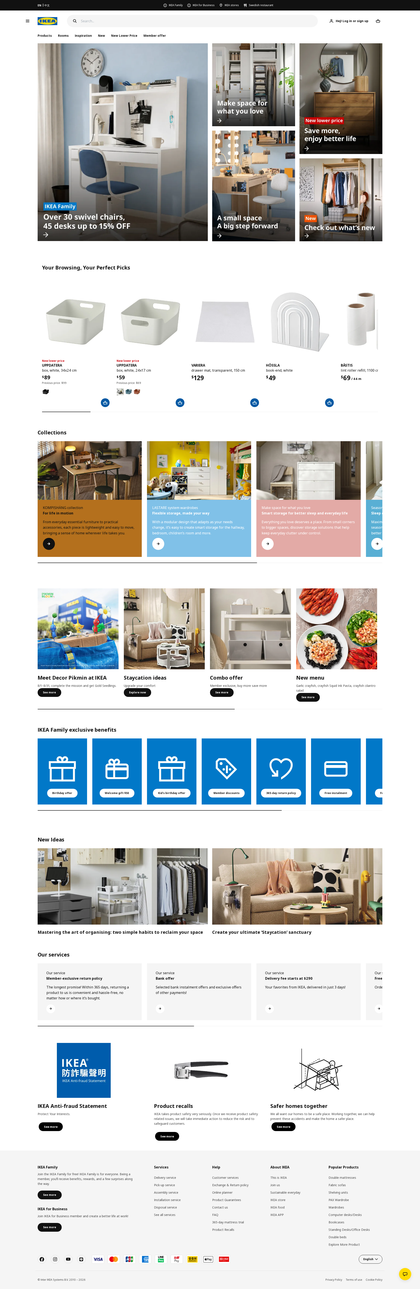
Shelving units (338, 1192)
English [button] (368, 1259)
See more (49, 692)
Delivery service (165, 1177)
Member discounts (227, 793)
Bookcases (336, 1222)
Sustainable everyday (285, 1192)
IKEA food (277, 1207)
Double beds (337, 1237)
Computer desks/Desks (345, 1215)
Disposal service (165, 1207)
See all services (164, 1215)
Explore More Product (344, 1244)
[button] (382, 503)
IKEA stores (232, 5)
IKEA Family (176, 5)
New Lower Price (124, 35)
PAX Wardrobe (339, 1200)
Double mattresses (342, 1177)
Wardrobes (336, 1207)
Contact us (220, 1207)
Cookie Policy (374, 1280)
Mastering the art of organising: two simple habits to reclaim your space (120, 932)
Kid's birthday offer (171, 793)
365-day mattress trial (228, 1222)
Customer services (225, 1177)
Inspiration (83, 35)
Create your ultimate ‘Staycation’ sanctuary (261, 932)
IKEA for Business (204, 5)
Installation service (167, 1200)
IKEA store (277, 1200)
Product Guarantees (226, 1200)
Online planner (222, 1192)
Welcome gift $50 (117, 793)
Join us (275, 1185)
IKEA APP (277, 1215)
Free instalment (336, 793)
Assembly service (166, 1192)
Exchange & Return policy (230, 1185)
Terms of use (354, 1280)
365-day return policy (281, 793)
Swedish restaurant (261, 5)
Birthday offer (62, 793)
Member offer (155, 35)
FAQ (215, 1215)
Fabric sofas (337, 1185)
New (101, 35)
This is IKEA (278, 1177)
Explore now (137, 692)
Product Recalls (223, 1230)
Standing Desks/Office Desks (349, 1230)
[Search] (74, 21)
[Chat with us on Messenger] (405, 1274)
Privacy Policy (334, 1280)
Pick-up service (164, 1185)
